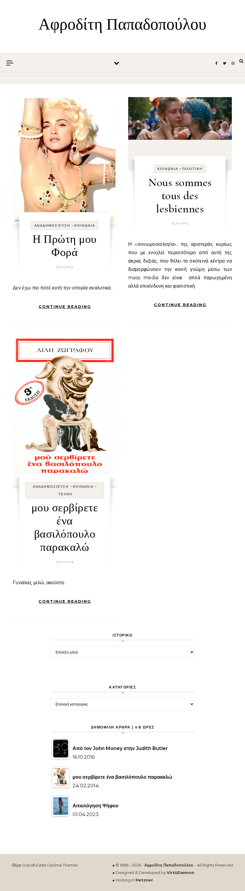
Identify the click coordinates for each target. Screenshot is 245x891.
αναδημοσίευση (52, 225)
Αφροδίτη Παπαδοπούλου (122, 24)
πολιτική (192, 169)
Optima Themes (62, 865)
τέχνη (65, 494)
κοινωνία (84, 225)
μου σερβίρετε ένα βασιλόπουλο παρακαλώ (64, 527)
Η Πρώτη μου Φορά (65, 245)
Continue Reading (65, 306)
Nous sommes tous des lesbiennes (180, 196)
